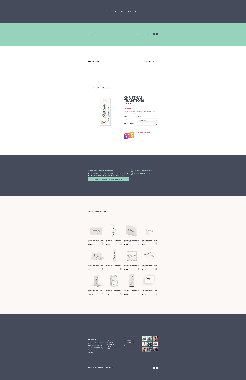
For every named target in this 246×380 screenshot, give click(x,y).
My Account (108, 346)
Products (90, 61)
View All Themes (109, 342)
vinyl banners (100, 345)
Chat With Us (130, 344)
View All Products (110, 344)
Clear (156, 126)
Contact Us (147, 34)
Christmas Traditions (107, 87)
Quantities (127, 120)
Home (91, 87)
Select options (102, 243)
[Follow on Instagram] (157, 34)
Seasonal (95, 87)
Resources (141, 34)
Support (151, 61)
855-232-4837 (94, 34)
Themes (97, 61)
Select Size (127, 116)
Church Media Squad (145, 132)
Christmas (100, 87)
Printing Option (129, 124)
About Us (135, 34)
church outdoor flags (93, 347)
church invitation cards (98, 351)
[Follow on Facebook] (154, 34)
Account (145, 61)
